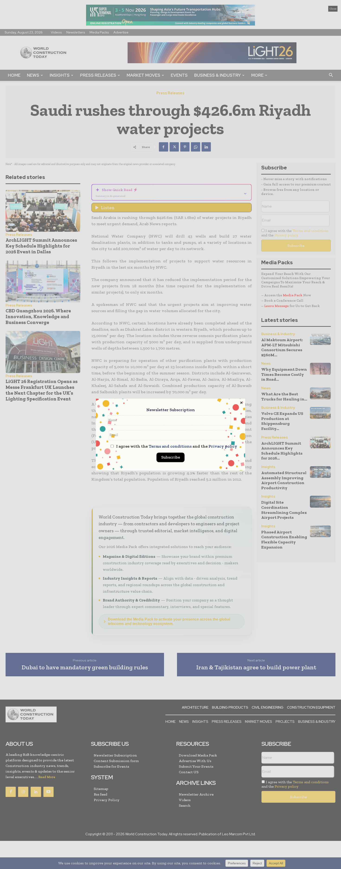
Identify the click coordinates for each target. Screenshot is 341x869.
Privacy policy (223, 446)
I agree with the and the (176, 446)
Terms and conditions (170, 446)
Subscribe (170, 457)
